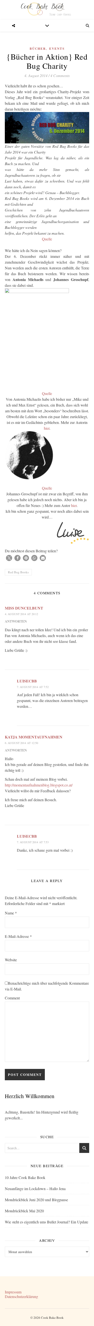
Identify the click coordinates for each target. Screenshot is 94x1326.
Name (11, 912)
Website (11, 959)
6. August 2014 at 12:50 (21, 743)
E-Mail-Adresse (18, 936)
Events (57, 48)
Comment (12, 997)
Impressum (13, 1291)
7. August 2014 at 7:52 (33, 687)
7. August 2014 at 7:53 (33, 842)
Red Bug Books (18, 572)
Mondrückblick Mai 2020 (24, 1210)
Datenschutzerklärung (21, 1296)
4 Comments (60, 75)
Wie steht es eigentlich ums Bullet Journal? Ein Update (46, 1221)
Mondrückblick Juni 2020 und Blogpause (36, 1199)
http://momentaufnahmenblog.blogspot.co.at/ (39, 784)
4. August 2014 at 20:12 (21, 614)
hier (46, 428)
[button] (9, 558)
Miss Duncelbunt (24, 608)
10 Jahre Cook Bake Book (25, 1177)
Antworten (16, 621)
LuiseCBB (27, 681)
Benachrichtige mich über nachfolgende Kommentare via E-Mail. (47, 986)
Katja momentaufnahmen (33, 737)
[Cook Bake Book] (47, 10)
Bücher (38, 48)
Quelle (47, 238)
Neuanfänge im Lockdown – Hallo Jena (35, 1188)
